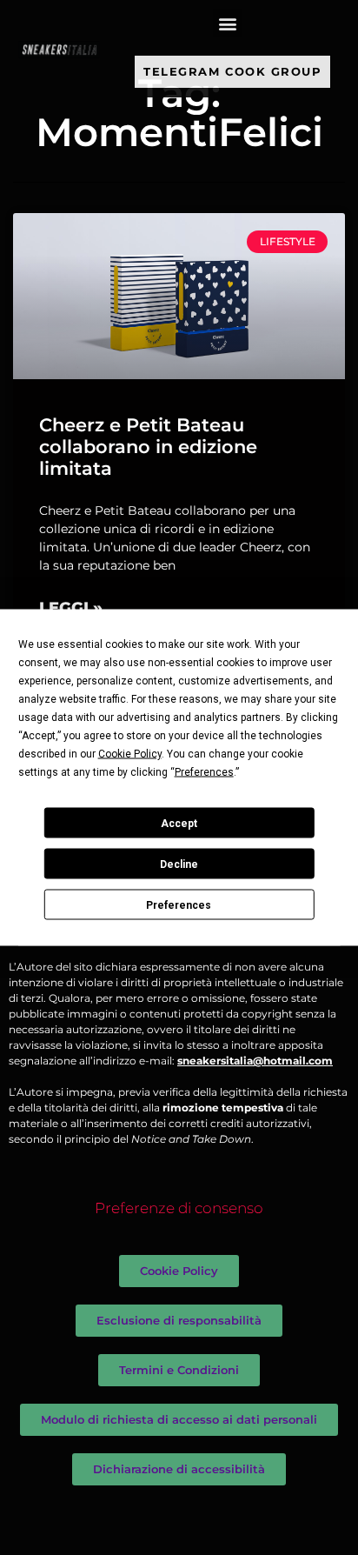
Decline (179, 864)
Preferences (178, 904)
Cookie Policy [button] (130, 754)
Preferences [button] (204, 772)
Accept (179, 823)
